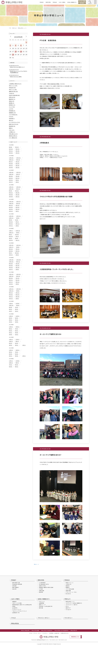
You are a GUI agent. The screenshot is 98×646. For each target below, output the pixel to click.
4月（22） (11, 165)
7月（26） (18, 176)
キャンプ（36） (12, 107)
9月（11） (18, 189)
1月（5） (17, 211)
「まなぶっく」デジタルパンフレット (19, 611)
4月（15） (11, 180)
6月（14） (11, 236)
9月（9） (18, 232)
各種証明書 (41, 603)
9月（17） (18, 174)
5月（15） (18, 149)
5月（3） (17, 236)
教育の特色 (48, 2)
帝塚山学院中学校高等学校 (46, 630)
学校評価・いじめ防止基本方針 (45, 606)
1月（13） (18, 196)
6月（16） (11, 149)
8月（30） (11, 176)
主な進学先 (14, 608)
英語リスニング (42, 604)
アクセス (13, 618)
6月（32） (11, 178)
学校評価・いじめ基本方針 (54, 633)
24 (13, 54)
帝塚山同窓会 (15, 623)
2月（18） (11, 196)
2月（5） (10, 334)
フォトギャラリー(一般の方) (71, 604)
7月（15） (17, 190)
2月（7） (10, 311)
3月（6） (16, 356)
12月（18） (11, 201)
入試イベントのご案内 (17, 603)
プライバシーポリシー (44, 618)
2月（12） (11, 211)
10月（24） (11, 174)
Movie (67, 606)
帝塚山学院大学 (73, 630)
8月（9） (10, 190)
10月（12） (11, 218)
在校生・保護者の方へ (72, 2)
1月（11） (18, 240)
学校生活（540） (12, 87)
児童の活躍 (68, 590)
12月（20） (11, 157)
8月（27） (11, 161)
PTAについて (42, 601)
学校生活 (55, 2)
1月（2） (16, 311)
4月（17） (11, 282)
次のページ (36, 564)
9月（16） (18, 203)
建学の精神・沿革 (16, 582)
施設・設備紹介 (15, 587)
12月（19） (11, 274)
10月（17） (11, 247)
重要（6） (11, 128)
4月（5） (10, 238)
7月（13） (18, 205)
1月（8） (17, 269)
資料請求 (82, 3)
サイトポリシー (68, 618)
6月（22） (11, 192)
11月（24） (18, 259)
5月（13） (18, 251)
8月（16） (11, 278)
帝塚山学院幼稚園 (35, 630)
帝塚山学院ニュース (70, 601)
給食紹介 (68, 585)
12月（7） (11, 230)
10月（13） (11, 290)
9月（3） (17, 341)
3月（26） (18, 165)
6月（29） (11, 207)
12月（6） (11, 303)
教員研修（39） (12, 126)
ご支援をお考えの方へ (64, 633)
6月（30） (11, 265)
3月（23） (18, 209)
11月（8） (18, 303)
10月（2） (18, 326)
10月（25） (11, 203)
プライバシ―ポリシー (37, 633)
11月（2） (18, 316)
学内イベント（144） (13, 85)
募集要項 (14, 601)
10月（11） (11, 232)
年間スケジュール (69, 582)
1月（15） (18, 153)
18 (16, 51)
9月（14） (18, 159)
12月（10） (11, 245)
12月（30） (11, 172)
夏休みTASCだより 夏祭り (16, 76)
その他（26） (11, 93)
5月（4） (17, 222)
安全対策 (14, 589)
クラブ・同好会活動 (70, 589)
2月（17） (11, 182)
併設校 (13, 606)
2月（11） (11, 225)
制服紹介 (68, 587)
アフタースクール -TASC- (71, 592)
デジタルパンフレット (16, 609)
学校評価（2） (12, 118)
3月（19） (18, 267)
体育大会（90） (12, 97)
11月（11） (18, 216)
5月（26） (18, 163)
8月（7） (10, 234)
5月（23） (18, 178)
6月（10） (11, 222)
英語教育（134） (12, 112)
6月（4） (10, 354)
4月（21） (11, 151)
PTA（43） (11, 116)
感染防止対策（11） (13, 135)
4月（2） (10, 356)
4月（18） (11, 194)
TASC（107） (12, 130)
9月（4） (17, 362)
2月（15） (11, 284)
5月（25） (18, 207)
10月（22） (11, 159)
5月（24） (18, 280)
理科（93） (11, 120)
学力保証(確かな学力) (44, 584)
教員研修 (41, 592)
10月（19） (11, 261)
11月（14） (18, 289)
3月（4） (16, 332)
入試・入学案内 (62, 2)
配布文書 (41, 608)
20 (21, 51)
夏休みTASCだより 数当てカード (17, 67)
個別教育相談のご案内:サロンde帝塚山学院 (22, 604)
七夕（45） (11, 108)
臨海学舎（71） (12, 99)
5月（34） (18, 265)
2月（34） (11, 167)
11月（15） (18, 274)
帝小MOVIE (68, 593)
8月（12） (11, 205)
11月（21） (18, 157)
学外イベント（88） (13, 89)
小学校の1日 (68, 584)
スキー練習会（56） (13, 137)
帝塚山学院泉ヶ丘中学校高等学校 (61, 630)
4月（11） (11, 296)
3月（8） (17, 180)
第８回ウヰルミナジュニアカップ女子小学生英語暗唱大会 (18, 71)
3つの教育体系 (42, 582)
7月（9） (16, 220)
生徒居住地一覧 (15, 612)
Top (10, 28)
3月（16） (17, 253)
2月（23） (11, 240)
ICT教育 (41, 589)
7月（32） (18, 161)
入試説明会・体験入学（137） (15, 83)
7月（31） (18, 249)
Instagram (68, 609)
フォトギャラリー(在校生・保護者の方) (74, 603)
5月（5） (16, 318)
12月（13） (11, 289)
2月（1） (16, 345)
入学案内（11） (12, 132)
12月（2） (11, 339)
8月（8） (10, 147)
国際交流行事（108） (13, 91)
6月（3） (10, 318)
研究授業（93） (12, 110)
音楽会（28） (11, 101)
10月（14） (11, 276)
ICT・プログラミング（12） (14, 122)
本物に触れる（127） (13, 134)
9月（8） (18, 218)
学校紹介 (42, 2)
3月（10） (18, 296)
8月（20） (11, 263)
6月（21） (11, 280)
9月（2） (10, 328)
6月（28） (11, 163)
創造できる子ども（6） (13, 124)
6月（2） (10, 309)
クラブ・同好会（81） (13, 114)
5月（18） (18, 192)
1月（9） (17, 255)
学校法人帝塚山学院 (25, 630)
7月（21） (18, 292)
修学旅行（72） (12, 105)
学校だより (14, 28)
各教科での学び (42, 585)
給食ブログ (68, 608)
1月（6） (17, 182)
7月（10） (17, 234)
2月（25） (11, 153)
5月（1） (16, 330)
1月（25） (18, 167)
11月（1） (18, 339)
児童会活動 (41, 590)
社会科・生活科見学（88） (14, 95)
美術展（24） (11, 103)
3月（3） (16, 309)
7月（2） (16, 328)
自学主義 (14, 585)
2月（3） (10, 322)
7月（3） (16, 307)
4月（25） (11, 209)
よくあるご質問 (82, 1)
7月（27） (17, 147)
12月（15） (11, 187)
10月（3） (11, 362)
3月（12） (18, 223)
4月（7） (10, 253)
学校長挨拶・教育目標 (17, 584)
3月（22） (18, 282)
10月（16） (11, 189)
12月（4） (11, 316)
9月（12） (18, 261)
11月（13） (18, 230)
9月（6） (18, 305)
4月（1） (10, 320)
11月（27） (18, 201)
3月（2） (10, 345)
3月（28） (18, 151)
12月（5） (11, 326)
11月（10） (18, 187)
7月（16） (18, 263)
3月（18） (18, 194)
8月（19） (11, 249)
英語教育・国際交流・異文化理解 (46, 587)
